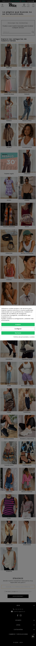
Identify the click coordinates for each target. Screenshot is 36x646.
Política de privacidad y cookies (24, 337)
